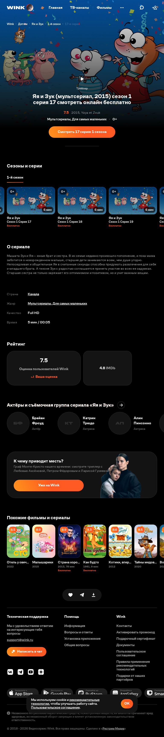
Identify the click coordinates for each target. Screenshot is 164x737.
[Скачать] (93, 594)
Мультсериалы (39, 303)
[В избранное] (70, 594)
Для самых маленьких (70, 303)
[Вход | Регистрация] (154, 7)
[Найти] (141, 7)
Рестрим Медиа (113, 728)
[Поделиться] (82, 594)
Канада (33, 294)
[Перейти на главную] (20, 7)
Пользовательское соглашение (55, 707)
